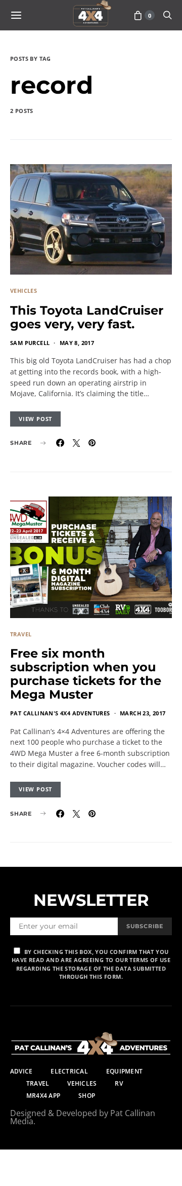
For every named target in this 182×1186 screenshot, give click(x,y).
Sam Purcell (30, 343)
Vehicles (23, 290)
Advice (21, 1071)
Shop (86, 1095)
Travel (20, 634)
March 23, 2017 (143, 713)
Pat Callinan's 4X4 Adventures (60, 713)
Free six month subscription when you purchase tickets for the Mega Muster (85, 674)
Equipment (124, 1071)
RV (118, 1083)
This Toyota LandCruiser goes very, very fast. (86, 317)
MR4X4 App (43, 1095)
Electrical (69, 1071)
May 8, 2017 (77, 343)
